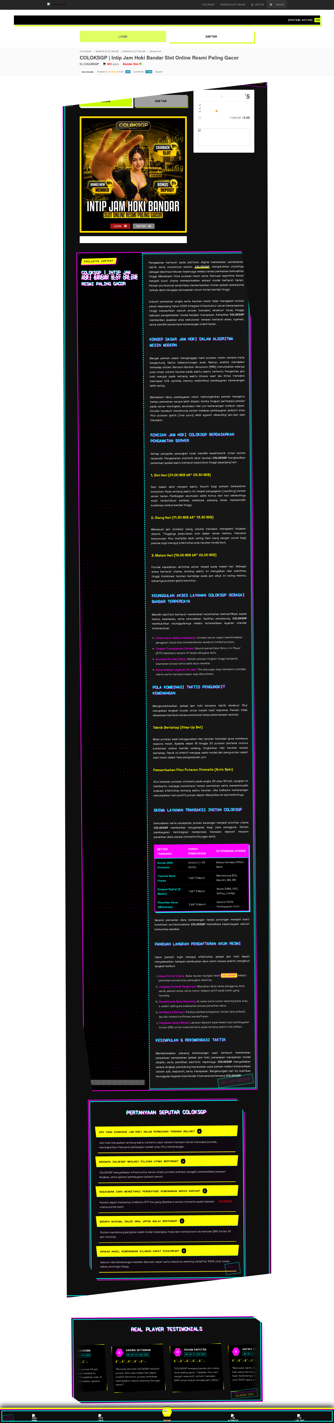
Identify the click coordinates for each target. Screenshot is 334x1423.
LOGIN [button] (117, 226)
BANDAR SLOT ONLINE (107, 51)
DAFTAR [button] (141, 226)
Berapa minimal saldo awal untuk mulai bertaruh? (139, 1221)
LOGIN (122, 36)
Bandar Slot (155, 51)
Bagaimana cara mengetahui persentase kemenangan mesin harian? (150, 1191)
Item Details (88, 71)
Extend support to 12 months (226, 117)
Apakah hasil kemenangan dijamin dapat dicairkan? (139, 1251)
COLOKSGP (85, 51)
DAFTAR (211, 36)
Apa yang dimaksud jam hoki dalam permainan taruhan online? (147, 1131)
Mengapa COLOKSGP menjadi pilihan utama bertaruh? (139, 1162)
